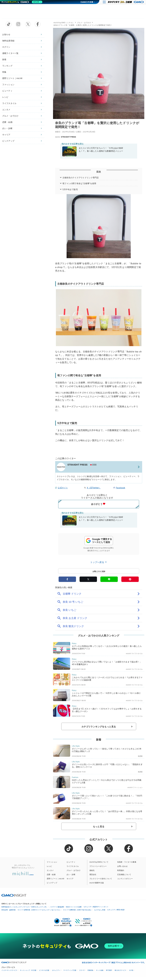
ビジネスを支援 (44, 970)
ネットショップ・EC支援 (28, 970)
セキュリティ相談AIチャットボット (96, 907)
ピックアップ (8, 141)
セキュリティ (56, 970)
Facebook (120, 487)
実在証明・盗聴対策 (8, 910)
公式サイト (63, 487)
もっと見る (99, 826)
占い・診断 (7, 128)
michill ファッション (135, 787)
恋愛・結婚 (7, 122)
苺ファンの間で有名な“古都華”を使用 (79, 183)
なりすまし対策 (99, 910)
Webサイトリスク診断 (74, 907)
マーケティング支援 (69, 970)
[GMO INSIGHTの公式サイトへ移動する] (13, 895)
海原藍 (140, 756)
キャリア (6, 134)
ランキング (7, 65)
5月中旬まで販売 (70, 189)
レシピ (5, 97)
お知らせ (6, 34)
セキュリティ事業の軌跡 (115, 910)
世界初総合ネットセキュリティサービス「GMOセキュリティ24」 (24, 907)
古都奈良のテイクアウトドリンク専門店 (80, 177)
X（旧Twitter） (94, 487)
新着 (4, 59)
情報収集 (90, 970)
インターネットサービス (9, 970)
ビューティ (7, 91)
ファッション (8, 84)
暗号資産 (109, 970)
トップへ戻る (97, 562)
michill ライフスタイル (134, 654)
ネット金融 (99, 970)
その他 (131, 970)
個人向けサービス (120, 970)
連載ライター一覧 (10, 53)
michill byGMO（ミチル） (63, 22)
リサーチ (82, 970)
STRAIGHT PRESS (68, 137)
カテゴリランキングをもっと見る (98, 726)
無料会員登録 (8, 40)
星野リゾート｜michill (12, 78)
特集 (4, 72)
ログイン (6, 47)
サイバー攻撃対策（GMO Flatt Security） (77, 910)
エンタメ (6, 109)
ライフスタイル (9, 103)
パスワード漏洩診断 (57, 907)
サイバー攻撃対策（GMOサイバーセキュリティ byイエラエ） (39, 910)
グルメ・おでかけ (10, 116)
